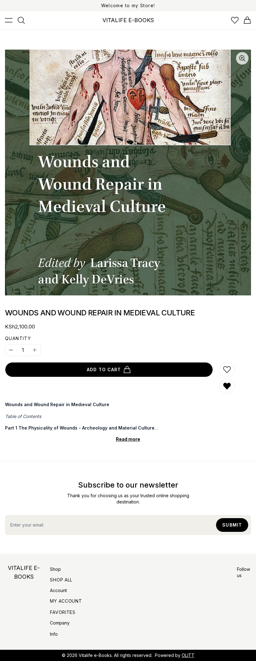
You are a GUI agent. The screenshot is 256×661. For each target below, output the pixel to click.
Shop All (61, 579)
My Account (66, 601)
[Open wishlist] (235, 20)
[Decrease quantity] (11, 350)
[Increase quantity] (34, 350)
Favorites (62, 612)
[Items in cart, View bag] (247, 20)
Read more (128, 439)
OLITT (188, 655)
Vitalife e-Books (95, 655)
